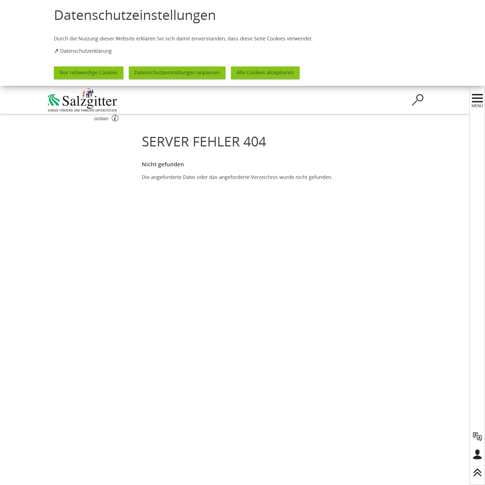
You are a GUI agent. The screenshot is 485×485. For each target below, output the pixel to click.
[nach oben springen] (477, 472)
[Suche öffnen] (418, 100)
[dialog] (242, 43)
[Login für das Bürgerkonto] (477, 454)
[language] (477, 436)
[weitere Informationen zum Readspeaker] (115, 118)
